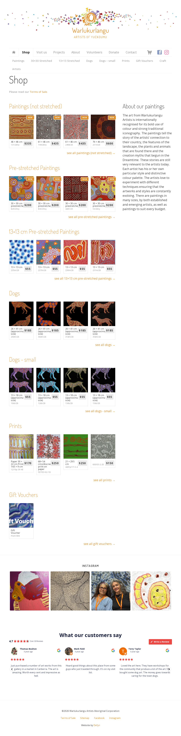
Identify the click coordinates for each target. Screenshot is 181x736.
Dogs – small (107, 60)
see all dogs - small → (100, 411)
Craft (163, 60)
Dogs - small (22, 359)
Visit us (41, 52)
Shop (26, 52)
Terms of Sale (38, 91)
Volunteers (94, 52)
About (75, 52)
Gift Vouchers (144, 60)
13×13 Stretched (69, 60)
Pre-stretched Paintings (34, 167)
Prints (126, 60)
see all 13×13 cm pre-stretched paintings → (84, 278)
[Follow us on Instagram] (166, 52)
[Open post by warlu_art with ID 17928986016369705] (110, 591)
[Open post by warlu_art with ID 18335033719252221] (151, 591)
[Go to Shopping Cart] (149, 52)
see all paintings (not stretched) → (91, 153)
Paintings (18, 60)
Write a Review (161, 641)
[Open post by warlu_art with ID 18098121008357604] (70, 591)
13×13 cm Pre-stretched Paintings (44, 231)
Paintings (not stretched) (35, 106)
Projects (59, 52)
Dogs (89, 60)
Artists (16, 69)
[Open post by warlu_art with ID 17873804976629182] (29, 591)
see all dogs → (105, 345)
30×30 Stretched (41, 60)
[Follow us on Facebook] (159, 52)
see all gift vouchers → (99, 544)
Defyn (97, 725)
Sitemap (84, 718)
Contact (131, 52)
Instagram (90, 566)
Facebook (99, 718)
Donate (114, 52)
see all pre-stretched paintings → (91, 217)
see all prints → (104, 480)
